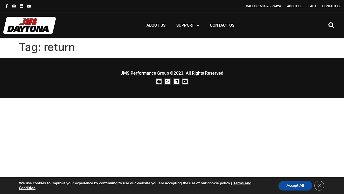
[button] (331, 25)
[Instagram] (14, 6)
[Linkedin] (21, 6)
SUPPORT (185, 25)
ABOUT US (156, 25)
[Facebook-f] (6, 6)
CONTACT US (222, 25)
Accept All (295, 185)
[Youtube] (29, 6)
